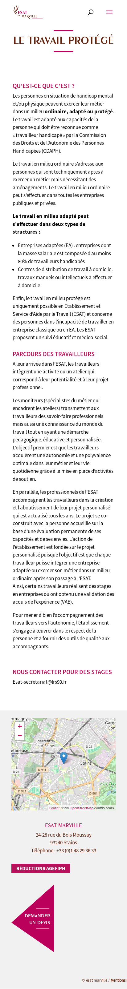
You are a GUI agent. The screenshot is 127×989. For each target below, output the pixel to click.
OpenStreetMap (81, 807)
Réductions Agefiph (40, 868)
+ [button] (20, 726)
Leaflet (54, 807)
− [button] (20, 735)
